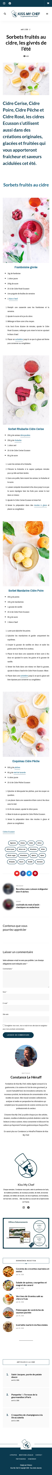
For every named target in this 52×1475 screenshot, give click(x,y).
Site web (5, 1014)
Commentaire (8, 968)
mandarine (24, 855)
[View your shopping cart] (48, 3)
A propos (13, 1455)
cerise (23, 843)
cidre (31, 843)
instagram (4, 3)
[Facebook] (23, 873)
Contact (38, 1455)
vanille (30, 861)
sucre (21, 861)
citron (39, 843)
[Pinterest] (35, 873)
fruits (43, 849)
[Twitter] (29, 873)
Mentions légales (26, 1455)
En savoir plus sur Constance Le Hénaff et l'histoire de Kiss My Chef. (26, 1133)
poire (42, 855)
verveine (40, 861)
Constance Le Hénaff (26, 1077)
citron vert (22, 849)
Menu (47, 14)
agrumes (13, 843)
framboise (33, 849)
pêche (34, 855)
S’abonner (32, 1459)
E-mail (5, 1003)
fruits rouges (12, 855)
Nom (5, 992)
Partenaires (21, 1459)
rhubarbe (12, 861)
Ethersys (29, 1465)
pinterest (9, 3)
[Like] (17, 873)
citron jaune (10, 849)
